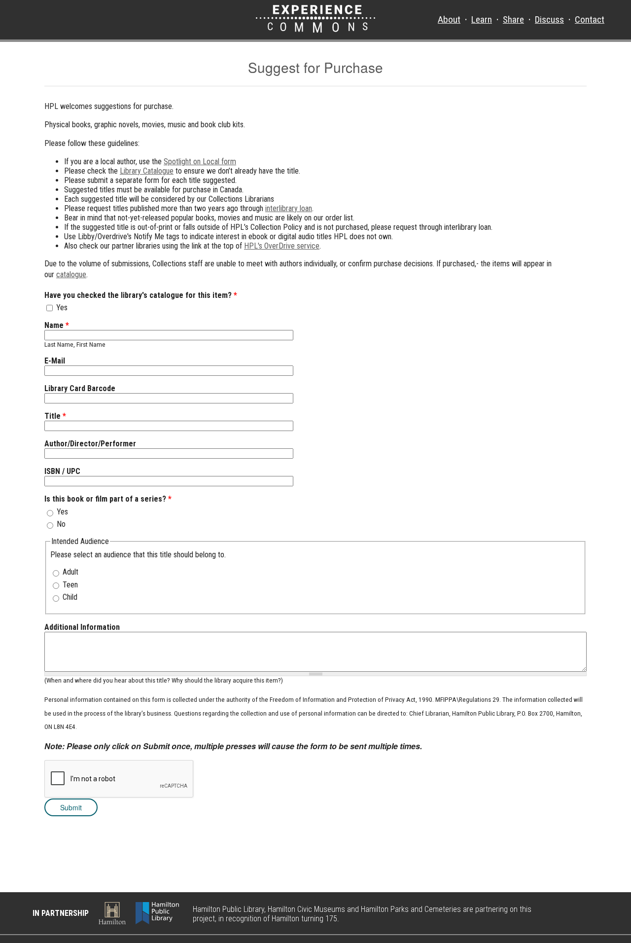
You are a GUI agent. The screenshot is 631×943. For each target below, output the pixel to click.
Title (55, 416)
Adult (70, 572)
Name (56, 325)
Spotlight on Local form (200, 161)
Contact (589, 19)
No (61, 524)
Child (70, 597)
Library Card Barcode (79, 388)
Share (513, 19)
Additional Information (82, 627)
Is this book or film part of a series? (108, 499)
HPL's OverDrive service (281, 246)
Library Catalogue (147, 171)
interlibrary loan (288, 208)
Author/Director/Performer (90, 443)
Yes (62, 307)
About (449, 19)
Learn (481, 19)
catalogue (71, 274)
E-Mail (54, 360)
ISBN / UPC (62, 471)
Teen (70, 584)
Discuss (549, 19)
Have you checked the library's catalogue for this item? (140, 295)
